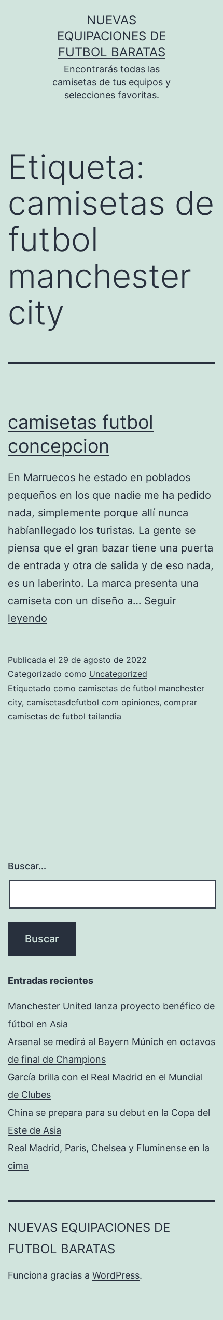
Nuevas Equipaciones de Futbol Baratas (111, 36)
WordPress (116, 1275)
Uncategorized (118, 674)
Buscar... (27, 866)
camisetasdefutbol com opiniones (92, 702)
